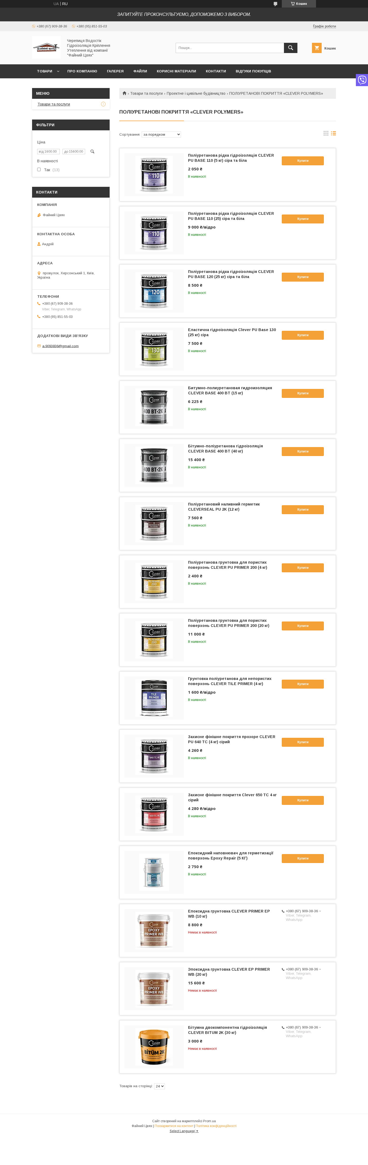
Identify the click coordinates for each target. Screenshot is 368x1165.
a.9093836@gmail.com (60, 346)
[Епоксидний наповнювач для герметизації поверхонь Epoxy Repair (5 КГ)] (154, 872)
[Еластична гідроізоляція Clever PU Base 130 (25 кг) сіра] (154, 349)
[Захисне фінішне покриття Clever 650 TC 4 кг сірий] (154, 814)
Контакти (216, 71)
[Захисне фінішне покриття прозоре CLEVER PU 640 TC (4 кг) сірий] (154, 756)
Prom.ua (209, 1121)
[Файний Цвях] (46, 57)
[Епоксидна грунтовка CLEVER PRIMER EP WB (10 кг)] (154, 930)
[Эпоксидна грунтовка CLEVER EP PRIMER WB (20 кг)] (154, 988)
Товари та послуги (146, 93)
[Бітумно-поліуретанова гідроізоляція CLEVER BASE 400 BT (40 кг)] (154, 465)
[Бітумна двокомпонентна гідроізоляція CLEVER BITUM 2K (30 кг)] (154, 1046)
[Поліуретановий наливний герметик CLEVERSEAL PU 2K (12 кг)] (154, 523)
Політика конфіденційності (216, 1126)
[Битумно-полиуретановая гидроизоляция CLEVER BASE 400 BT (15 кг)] (154, 407)
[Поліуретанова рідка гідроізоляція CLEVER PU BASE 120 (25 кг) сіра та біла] (154, 291)
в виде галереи (326, 134)
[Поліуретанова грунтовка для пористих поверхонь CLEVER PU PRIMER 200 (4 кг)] (154, 581)
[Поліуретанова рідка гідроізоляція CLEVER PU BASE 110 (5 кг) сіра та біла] (154, 174)
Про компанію (82, 71)
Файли (140, 71)
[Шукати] (290, 48)
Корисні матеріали (176, 71)
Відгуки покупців (253, 71)
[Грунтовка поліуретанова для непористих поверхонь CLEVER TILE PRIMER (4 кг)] (154, 698)
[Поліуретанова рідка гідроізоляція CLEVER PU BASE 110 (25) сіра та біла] (154, 232)
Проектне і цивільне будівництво (196, 93)
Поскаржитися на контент (174, 1126)
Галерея (115, 71)
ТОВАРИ (44, 71)
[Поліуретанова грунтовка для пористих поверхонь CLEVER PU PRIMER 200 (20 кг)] (154, 639)
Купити (302, 161)
